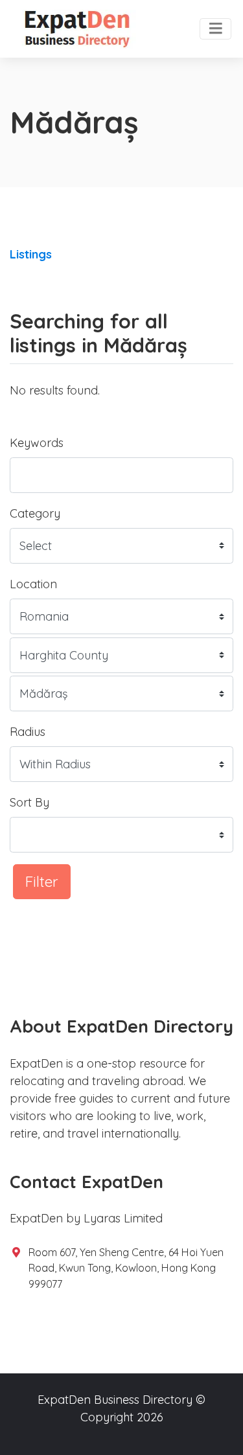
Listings (31, 254)
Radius (27, 731)
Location (33, 584)
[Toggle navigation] (215, 29)
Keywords (37, 442)
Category (35, 513)
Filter (41, 881)
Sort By (29, 802)
